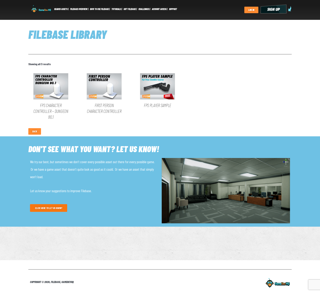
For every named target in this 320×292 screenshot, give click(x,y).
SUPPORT (173, 9)
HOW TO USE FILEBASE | (100, 9)
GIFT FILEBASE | (130, 9)
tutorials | (117, 9)
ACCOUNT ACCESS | (159, 9)
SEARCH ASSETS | (61, 9)
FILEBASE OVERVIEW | (79, 9)
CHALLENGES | (144, 9)
